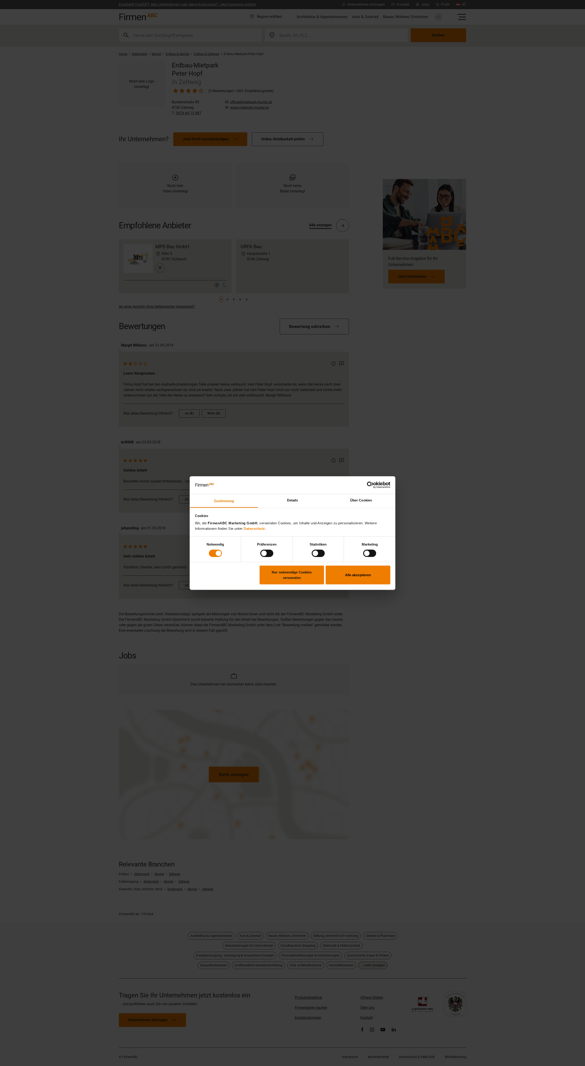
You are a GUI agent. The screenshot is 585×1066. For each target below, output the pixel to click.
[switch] (266, 553)
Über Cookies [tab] (361, 500)
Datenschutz (254, 528)
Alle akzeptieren (358, 575)
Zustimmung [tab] (224, 501)
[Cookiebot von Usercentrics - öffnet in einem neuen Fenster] (370, 485)
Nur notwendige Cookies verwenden (292, 575)
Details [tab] (292, 500)
